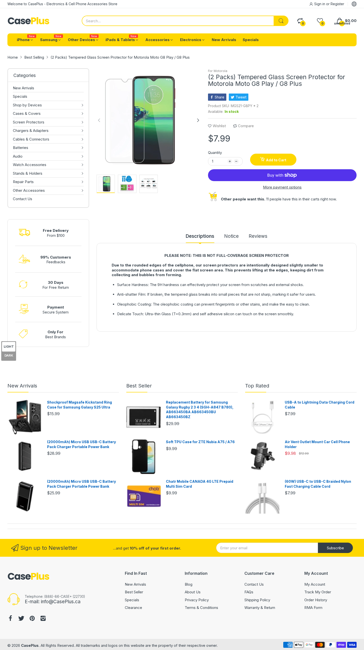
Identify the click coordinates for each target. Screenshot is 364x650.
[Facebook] (10, 619)
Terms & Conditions (201, 607)
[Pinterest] (32, 619)
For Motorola (217, 71)
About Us (193, 592)
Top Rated (257, 386)
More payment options (282, 187)
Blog (188, 584)
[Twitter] (21, 619)
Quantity (215, 152)
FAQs (248, 592)
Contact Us (254, 584)
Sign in (320, 4)
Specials (132, 600)
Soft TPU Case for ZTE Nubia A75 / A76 (200, 442)
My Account (314, 584)
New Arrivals (22, 386)
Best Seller (139, 386)
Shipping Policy (257, 600)
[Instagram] (43, 619)
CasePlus (30, 645)
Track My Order (317, 592)
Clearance (133, 607)
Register (337, 4)
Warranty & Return (259, 607)
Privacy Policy (197, 600)
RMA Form (313, 607)
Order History (315, 600)
